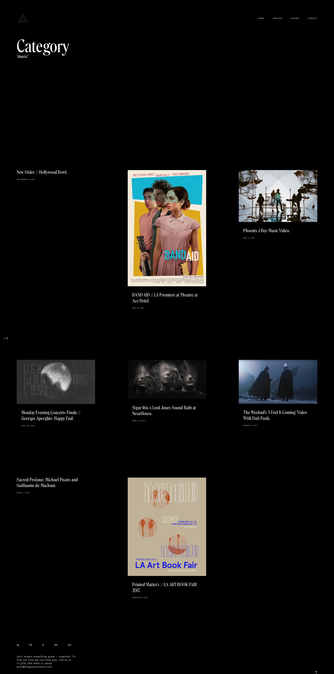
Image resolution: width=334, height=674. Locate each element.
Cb (69, 645)
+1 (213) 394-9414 (28, 663)
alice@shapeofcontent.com (34, 667)
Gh (56, 645)
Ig (18, 645)
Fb (30, 645)
